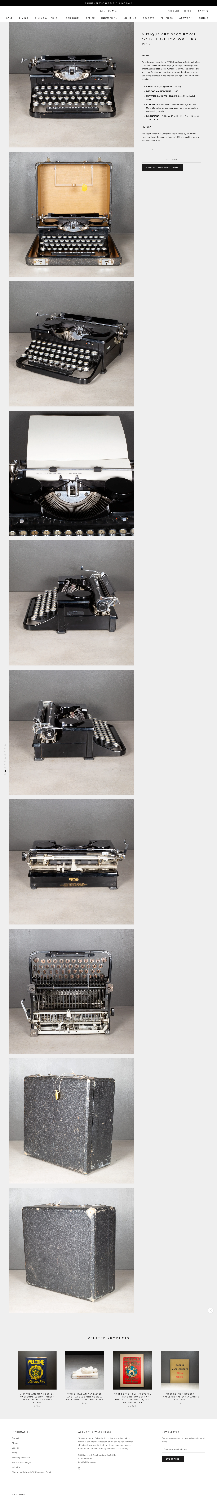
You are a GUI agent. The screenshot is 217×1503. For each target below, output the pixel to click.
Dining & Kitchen (47, 18)
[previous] (9, 1376)
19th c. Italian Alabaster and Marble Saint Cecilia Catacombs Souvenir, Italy (84, 1397)
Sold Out (171, 159)
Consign (205, 18)
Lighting (130, 18)
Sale (9, 18)
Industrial (109, 18)
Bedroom (72, 18)
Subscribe (173, 1459)
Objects (148, 18)
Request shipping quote (162, 167)
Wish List (16, 1467)
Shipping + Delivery (21, 1457)
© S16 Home (18, 1495)
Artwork (185, 18)
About (15, 1443)
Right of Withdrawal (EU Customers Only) (31, 1472)
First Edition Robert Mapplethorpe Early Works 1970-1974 (180, 1397)
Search (188, 11)
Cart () (204, 11)
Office (90, 18)
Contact (15, 1438)
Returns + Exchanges (21, 1462)
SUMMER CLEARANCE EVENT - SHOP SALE (108, 3)
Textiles (167, 18)
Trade (14, 1452)
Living (23, 18)
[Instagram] (79, 1468)
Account (174, 11)
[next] (207, 1376)
